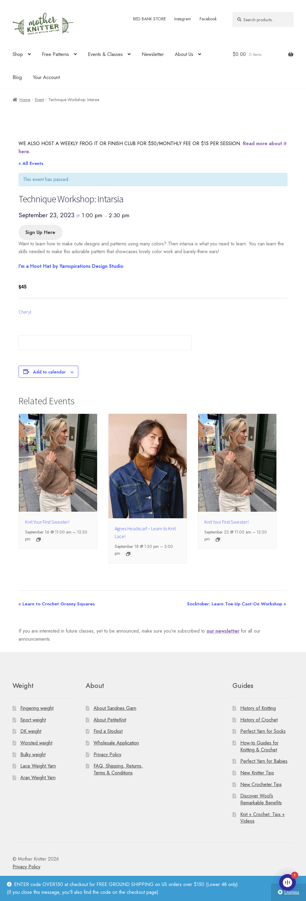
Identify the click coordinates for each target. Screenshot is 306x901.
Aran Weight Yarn (38, 777)
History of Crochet (259, 719)
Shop (18, 54)
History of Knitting (258, 708)
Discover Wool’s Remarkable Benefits (261, 799)
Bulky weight (32, 754)
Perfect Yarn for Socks (263, 731)
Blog (17, 77)
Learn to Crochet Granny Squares (57, 604)
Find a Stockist (108, 731)
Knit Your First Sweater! (47, 522)
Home (24, 100)
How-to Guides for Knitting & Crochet (259, 746)
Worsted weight (36, 742)
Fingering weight (36, 708)
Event (39, 100)
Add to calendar (49, 372)
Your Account (46, 77)
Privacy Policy (107, 754)
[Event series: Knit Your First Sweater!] (38, 539)
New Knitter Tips (257, 772)
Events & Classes (105, 54)
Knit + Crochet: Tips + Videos (262, 818)
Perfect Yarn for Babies (263, 761)
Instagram (182, 19)
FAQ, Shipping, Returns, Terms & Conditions (118, 769)
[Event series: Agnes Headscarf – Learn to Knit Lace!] (128, 554)
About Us (184, 54)
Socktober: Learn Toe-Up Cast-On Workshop (236, 604)
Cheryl (25, 312)
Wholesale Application (116, 742)
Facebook (208, 19)
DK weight (30, 731)
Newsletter (153, 54)
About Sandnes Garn (115, 708)
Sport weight (33, 719)
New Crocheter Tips (261, 784)
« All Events (31, 163)
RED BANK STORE (149, 19)
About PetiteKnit (110, 719)
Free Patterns (55, 54)
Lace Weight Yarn (38, 765)
